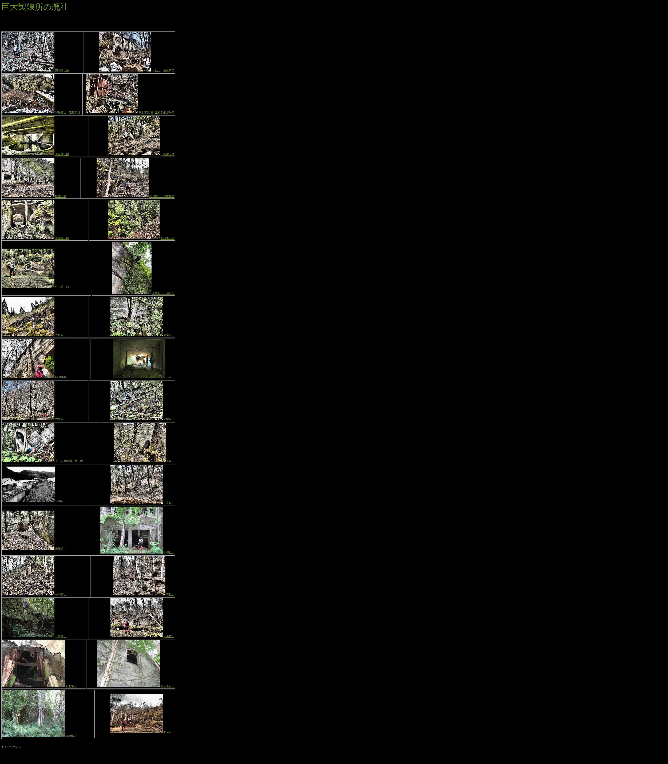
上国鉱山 (60, 501)
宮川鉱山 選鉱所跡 (161, 196)
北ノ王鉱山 (167, 686)
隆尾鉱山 (60, 548)
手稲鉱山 (168, 552)
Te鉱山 (170, 377)
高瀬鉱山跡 (62, 70)
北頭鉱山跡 (167, 238)
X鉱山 (170, 460)
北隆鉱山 (60, 636)
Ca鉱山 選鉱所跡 (163, 70)
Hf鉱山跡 (60, 196)
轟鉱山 (170, 594)
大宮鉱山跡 (167, 154)
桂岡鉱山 (60, 594)
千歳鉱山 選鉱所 (163, 293)
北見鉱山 (71, 686)
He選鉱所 (61, 377)
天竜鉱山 (168, 418)
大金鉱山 (168, 732)
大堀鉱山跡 (62, 154)
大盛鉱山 (60, 418)
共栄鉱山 (168, 502)
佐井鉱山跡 (62, 286)
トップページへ (11, 746)
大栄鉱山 (168, 636)
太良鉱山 (60, 335)
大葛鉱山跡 (62, 238)
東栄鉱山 (168, 335)
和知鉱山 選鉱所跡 (67, 112)
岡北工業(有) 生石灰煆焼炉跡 (156, 112)
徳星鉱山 (71, 735)
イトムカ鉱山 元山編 (69, 460)
